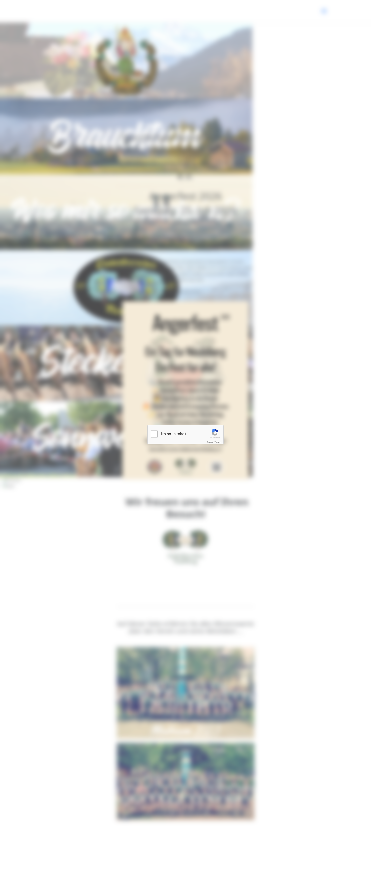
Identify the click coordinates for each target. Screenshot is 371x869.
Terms (218, 442)
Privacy (210, 442)
